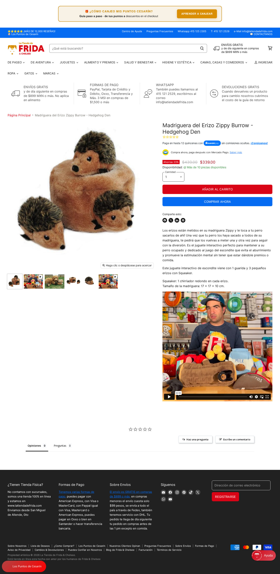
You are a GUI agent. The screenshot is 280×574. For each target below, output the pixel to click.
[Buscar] (202, 48)
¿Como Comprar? (64, 545)
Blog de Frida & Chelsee (120, 549)
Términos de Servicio (169, 549)
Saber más (236, 152)
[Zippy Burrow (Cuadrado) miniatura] (33, 281)
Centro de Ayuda (132, 31)
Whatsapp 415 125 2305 (192, 31)
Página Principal (19, 115)
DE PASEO (15, 62)
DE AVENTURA (41, 62)
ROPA (12, 73)
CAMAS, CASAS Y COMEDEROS (222, 62)
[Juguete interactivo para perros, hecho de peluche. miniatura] (73, 281)
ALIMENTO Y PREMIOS (100, 62)
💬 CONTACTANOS (261, 34)
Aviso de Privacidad (19, 549)
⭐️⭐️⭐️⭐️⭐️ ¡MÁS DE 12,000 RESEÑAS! (31, 31)
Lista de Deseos (40, 545)
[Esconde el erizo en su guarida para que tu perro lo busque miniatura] (89, 281)
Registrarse (225, 497)
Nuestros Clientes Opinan (125, 545)
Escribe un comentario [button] (236, 439)
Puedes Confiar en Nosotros (85, 549)
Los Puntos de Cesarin (91, 545)
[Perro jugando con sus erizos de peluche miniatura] (54, 281)
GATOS (29, 73)
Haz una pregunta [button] (197, 439)
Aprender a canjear (197, 13)
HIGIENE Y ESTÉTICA (177, 62)
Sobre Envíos (183, 545)
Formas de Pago (204, 545)
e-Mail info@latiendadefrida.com (253, 31)
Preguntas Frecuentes (159, 31)
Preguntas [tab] (60, 445)
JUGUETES (68, 62)
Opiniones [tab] (34, 445)
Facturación (146, 549)
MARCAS (49, 73)
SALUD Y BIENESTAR (139, 62)
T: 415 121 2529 (220, 31)
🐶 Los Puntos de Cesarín (23, 34)
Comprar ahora (217, 202)
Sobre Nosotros (17, 545)
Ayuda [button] (268, 555)
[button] (264, 555)
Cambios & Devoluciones (49, 549)
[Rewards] (24, 566)
